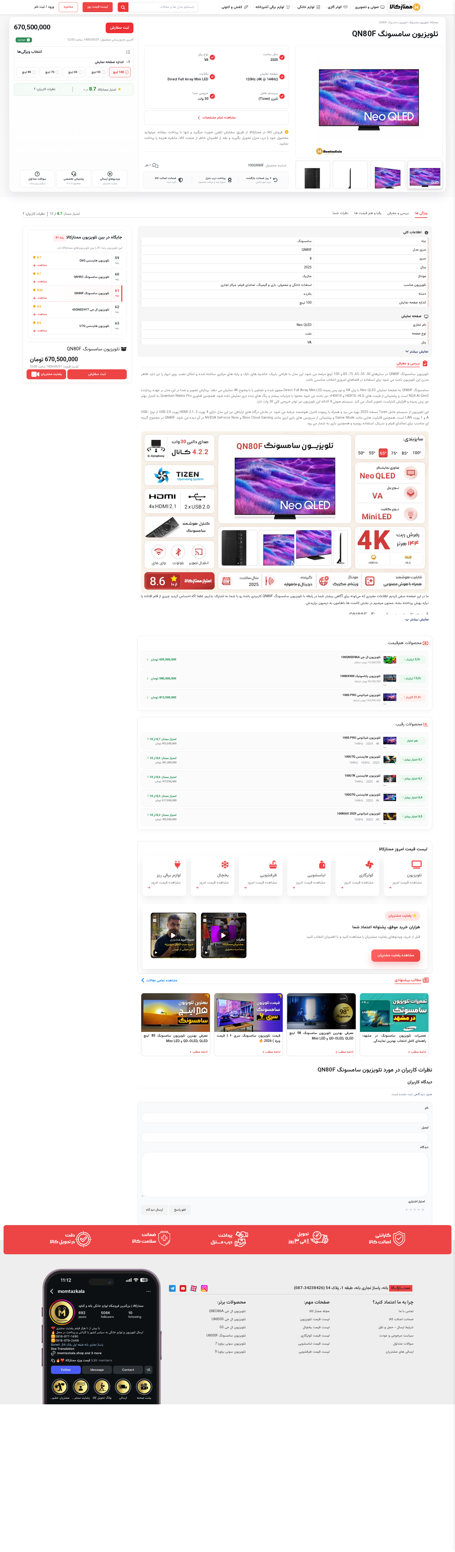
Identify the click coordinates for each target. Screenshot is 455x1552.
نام (426, 1108)
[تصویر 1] (425, 174)
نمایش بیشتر (418, 351)
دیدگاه (424, 1147)
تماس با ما (406, 1311)
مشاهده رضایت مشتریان (396, 955)
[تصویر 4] (313, 174)
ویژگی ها (421, 213)
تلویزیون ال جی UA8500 (229, 1319)
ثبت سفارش (97, 374)
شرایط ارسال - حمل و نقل (396, 1327)
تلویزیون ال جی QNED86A (227, 1311)
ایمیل (425, 1127)
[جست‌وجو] (123, 7)
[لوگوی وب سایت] (405, 7)
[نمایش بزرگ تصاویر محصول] (369, 101)
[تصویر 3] (350, 174)
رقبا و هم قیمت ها (367, 213)
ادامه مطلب (418, 1052)
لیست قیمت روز (97, 7)
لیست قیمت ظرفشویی (314, 1352)
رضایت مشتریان (51, 374)
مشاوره (68, 7)
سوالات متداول (403, 1343)
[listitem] (284, 659)
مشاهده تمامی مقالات (161, 980)
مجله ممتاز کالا (319, 1311)
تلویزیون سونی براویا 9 (230, 1352)
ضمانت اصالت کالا (401, 1319)
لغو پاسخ (180, 1210)
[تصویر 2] (387, 174)
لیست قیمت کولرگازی (315, 1335)
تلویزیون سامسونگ (418, 23)
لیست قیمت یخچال (316, 1327)
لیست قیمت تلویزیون (315, 1319)
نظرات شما (340, 213)
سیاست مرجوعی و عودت (396, 1335)
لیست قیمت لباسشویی (314, 1343)
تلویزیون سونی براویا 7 (230, 1343)
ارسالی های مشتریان (400, 1352)
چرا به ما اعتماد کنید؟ (393, 1302)
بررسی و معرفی (398, 213)
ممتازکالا (434, 23)
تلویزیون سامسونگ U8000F (226, 1335)
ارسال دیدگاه (154, 1210)
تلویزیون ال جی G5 (233, 1327)
